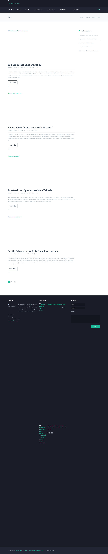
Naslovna (11, 9)
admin (10, 67)
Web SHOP (76, 9)
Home (81, 17)
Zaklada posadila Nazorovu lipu (24, 64)
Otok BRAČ (63, 9)
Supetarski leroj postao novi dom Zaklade (30, 190)
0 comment (22, 67)
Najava (15, 67)
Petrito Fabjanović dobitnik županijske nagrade (33, 251)
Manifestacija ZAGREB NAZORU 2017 (88, 35)
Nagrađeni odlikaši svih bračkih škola (87, 39)
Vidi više (12, 82)
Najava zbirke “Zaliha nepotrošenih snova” (30, 127)
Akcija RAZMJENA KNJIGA (85, 47)
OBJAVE (19, 9)
